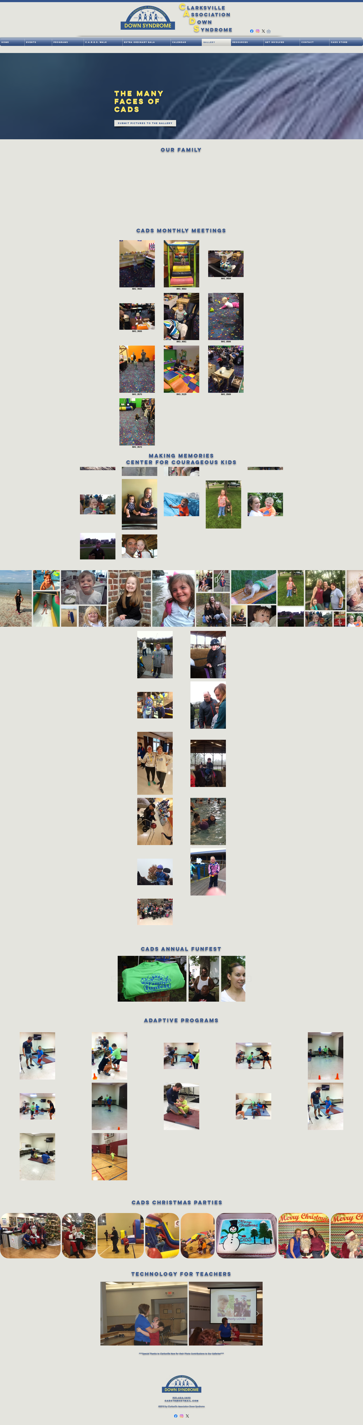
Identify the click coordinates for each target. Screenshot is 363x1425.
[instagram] (257, 31)
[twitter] (263, 31)
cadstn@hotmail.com (182, 1400)
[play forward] (246, 979)
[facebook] (252, 31)
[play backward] (116, 979)
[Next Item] (358, 598)
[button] (271, 31)
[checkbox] (6, 620)
